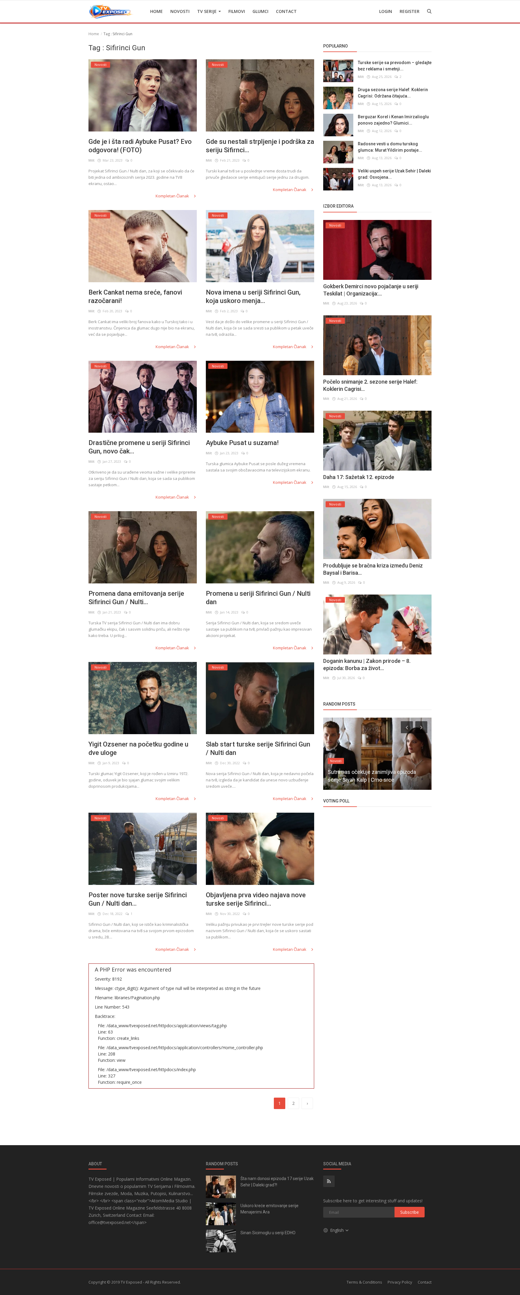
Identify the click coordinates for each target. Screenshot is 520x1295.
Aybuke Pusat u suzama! (242, 443)
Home (156, 11)
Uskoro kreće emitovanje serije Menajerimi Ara (269, 1208)
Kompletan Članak (173, 196)
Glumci (260, 11)
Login (385, 11)
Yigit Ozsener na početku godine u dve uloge (138, 748)
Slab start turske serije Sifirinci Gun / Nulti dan (258, 748)
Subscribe (409, 1212)
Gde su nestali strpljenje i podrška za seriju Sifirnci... (260, 146)
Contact (286, 11)
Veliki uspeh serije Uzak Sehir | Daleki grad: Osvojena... (394, 174)
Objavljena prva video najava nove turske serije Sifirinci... (256, 899)
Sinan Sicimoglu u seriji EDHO (268, 1232)
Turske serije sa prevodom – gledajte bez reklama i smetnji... (395, 65)
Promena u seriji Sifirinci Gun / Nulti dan (258, 598)
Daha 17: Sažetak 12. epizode (358, 477)
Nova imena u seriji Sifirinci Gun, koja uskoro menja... (253, 296)
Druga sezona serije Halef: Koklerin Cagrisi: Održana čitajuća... (393, 92)
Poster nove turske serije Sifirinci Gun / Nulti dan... (137, 899)
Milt (91, 160)
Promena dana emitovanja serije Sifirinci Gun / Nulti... (136, 598)
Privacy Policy (400, 1282)
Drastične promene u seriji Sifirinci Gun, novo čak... (139, 447)
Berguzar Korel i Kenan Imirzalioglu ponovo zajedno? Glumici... (393, 119)
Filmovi (236, 11)
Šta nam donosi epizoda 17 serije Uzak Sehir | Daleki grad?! (277, 1181)
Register (409, 11)
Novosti (180, 11)
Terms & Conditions (364, 1282)
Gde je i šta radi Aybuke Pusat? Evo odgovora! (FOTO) (140, 146)
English (337, 1230)
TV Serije (207, 11)
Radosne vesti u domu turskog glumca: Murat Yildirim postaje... (390, 147)
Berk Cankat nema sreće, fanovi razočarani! (135, 296)
